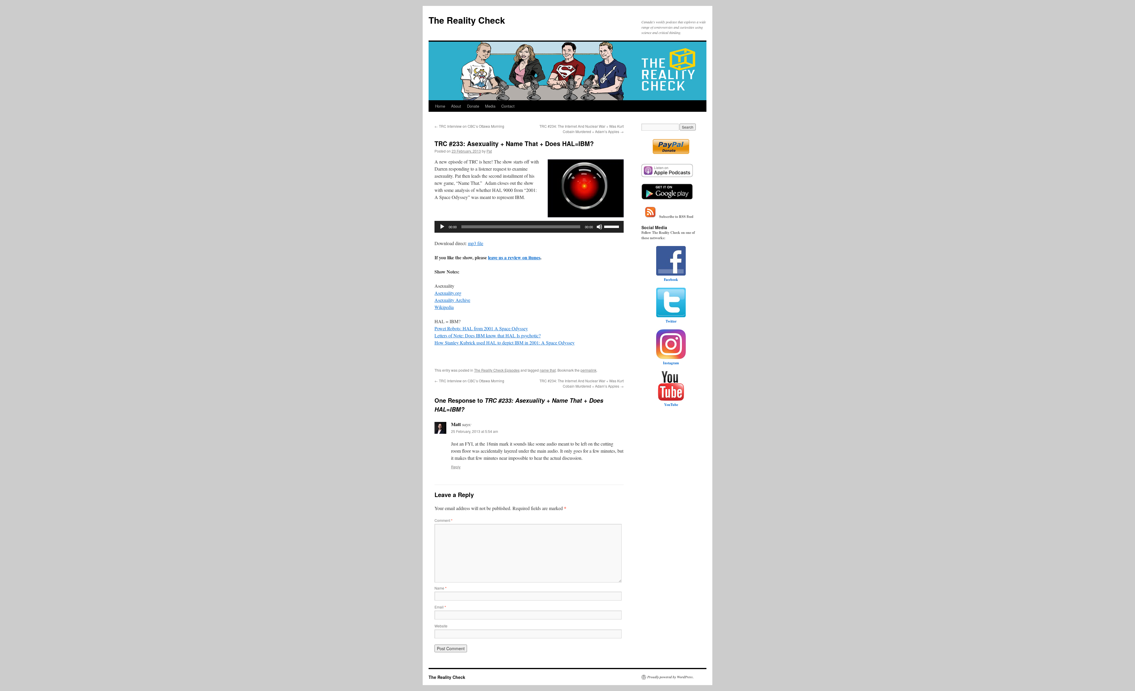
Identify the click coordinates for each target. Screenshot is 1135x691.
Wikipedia (444, 307)
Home (440, 106)
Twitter (671, 321)
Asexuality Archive (452, 300)
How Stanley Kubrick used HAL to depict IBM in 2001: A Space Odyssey (504, 342)
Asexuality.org (447, 293)
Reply (456, 466)
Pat (489, 150)
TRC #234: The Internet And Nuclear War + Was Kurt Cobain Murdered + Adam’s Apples (581, 129)
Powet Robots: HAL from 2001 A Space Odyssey (481, 328)
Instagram (671, 362)
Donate (473, 106)
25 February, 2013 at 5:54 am (474, 431)
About (456, 106)
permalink (588, 370)
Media (490, 106)
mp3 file (475, 243)
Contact (508, 106)
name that (548, 370)
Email (440, 606)
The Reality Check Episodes (497, 370)
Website (440, 625)
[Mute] (599, 227)
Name (440, 587)
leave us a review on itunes (514, 257)
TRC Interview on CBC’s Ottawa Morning (469, 126)
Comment (443, 520)
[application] (529, 227)
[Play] (442, 227)
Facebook (671, 279)
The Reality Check (467, 20)
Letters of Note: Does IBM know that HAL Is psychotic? (487, 335)
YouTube (671, 404)
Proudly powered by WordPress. (670, 677)
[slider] (612, 226)
